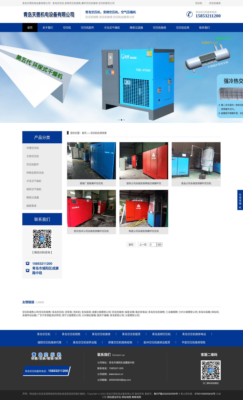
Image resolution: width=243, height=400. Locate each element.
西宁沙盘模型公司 (71, 315)
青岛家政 (86, 311)
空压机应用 (182, 27)
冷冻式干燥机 (112, 27)
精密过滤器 (136, 27)
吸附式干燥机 (33, 189)
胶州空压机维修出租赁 (157, 342)
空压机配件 (87, 27)
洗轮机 (76, 311)
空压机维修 (215, 3)
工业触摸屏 (171, 311)
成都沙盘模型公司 (101, 311)
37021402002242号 (205, 393)
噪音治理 (129, 311)
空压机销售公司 (30, 311)
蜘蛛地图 (136, 397)
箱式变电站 (141, 311)
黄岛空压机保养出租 (85, 342)
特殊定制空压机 (35, 172)
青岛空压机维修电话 (194, 334)
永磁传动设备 (29, 315)
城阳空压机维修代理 (49, 342)
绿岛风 (214, 311)
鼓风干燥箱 (103, 315)
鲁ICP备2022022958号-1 (167, 393)
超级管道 (31, 205)
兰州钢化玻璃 (89, 315)
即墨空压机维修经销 (120, 342)
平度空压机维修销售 (193, 342)
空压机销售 (45, 311)
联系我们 (204, 27)
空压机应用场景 (98, 132)
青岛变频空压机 (161, 334)
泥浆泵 (68, 311)
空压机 (198, 3)
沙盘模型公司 (132, 315)
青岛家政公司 (117, 315)
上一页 (143, 244)
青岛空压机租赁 (131, 334)
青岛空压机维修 (101, 334)
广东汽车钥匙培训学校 (49, 315)
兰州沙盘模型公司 (188, 311)
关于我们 (47, 27)
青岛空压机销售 (156, 311)
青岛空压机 (58, 3)
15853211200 (116, 368)
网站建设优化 (114, 397)
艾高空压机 (32, 156)
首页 (30, 27)
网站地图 (126, 397)
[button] (119, 120)
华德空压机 (32, 147)
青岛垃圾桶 (204, 311)
